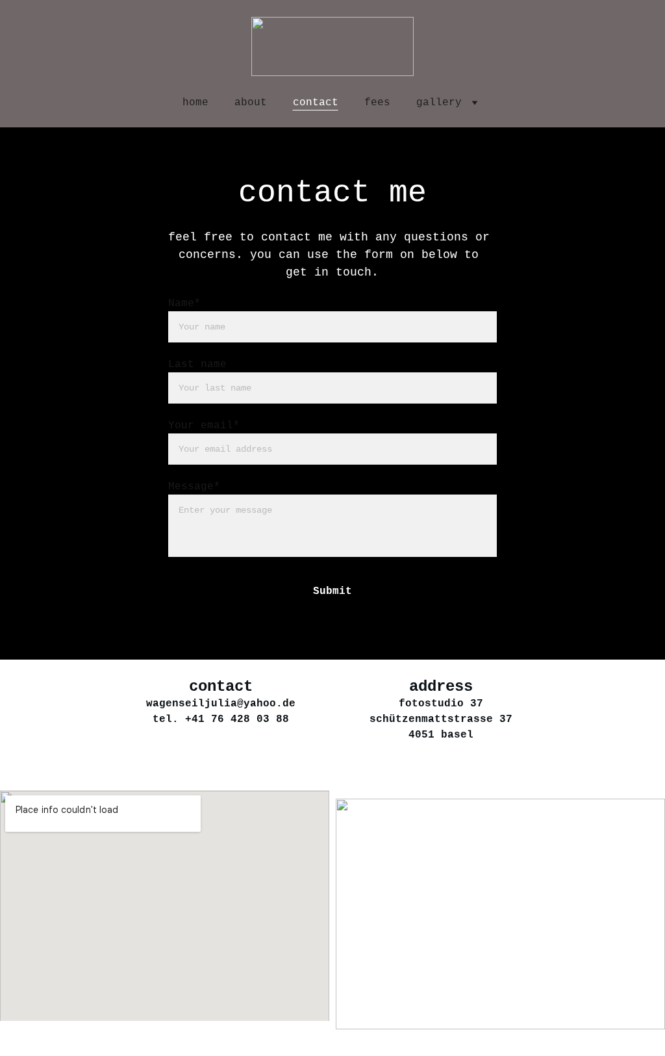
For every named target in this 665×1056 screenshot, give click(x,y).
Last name (197, 364)
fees (377, 103)
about (250, 103)
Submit (332, 591)
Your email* (204, 425)
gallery (439, 103)
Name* (184, 303)
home (195, 103)
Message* (194, 487)
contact (315, 103)
